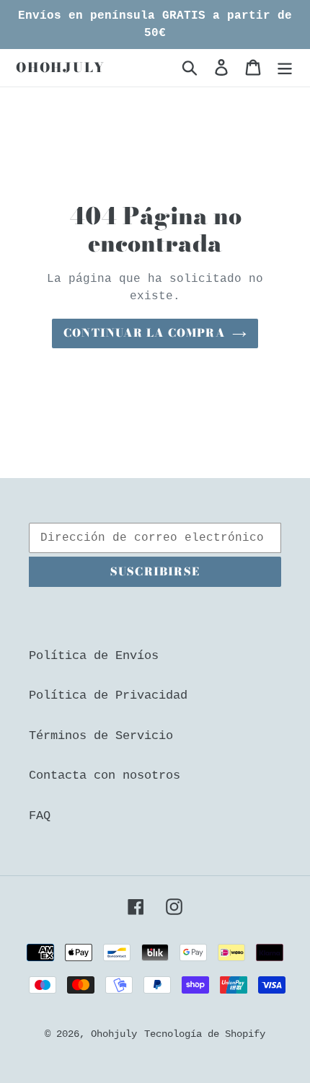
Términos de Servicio (101, 736)
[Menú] (285, 67)
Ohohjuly (60, 68)
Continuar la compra (144, 332)
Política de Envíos (94, 656)
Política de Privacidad (108, 695)
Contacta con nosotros (104, 775)
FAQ (39, 816)
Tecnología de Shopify (204, 1034)
